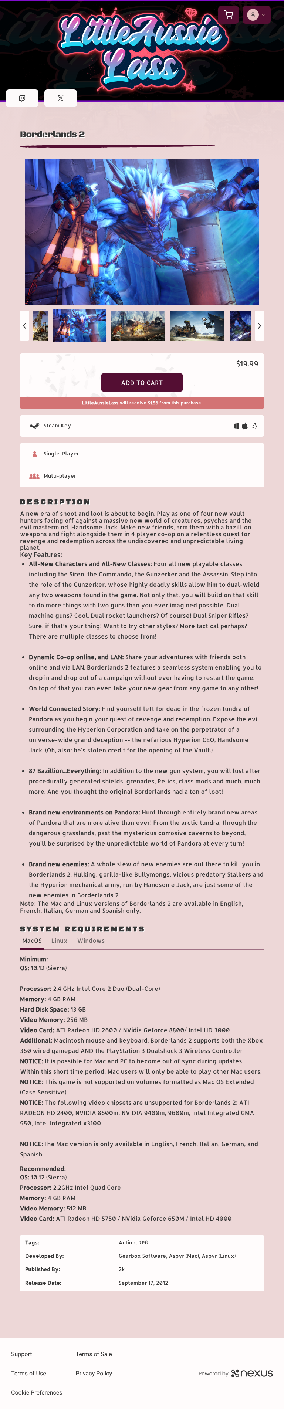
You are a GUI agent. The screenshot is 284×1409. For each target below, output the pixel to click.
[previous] (24, 326)
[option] (142, 232)
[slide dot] (82, 325)
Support (21, 1354)
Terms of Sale (94, 1354)
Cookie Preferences (36, 1392)
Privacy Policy (94, 1373)
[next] (259, 326)
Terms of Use (28, 1373)
